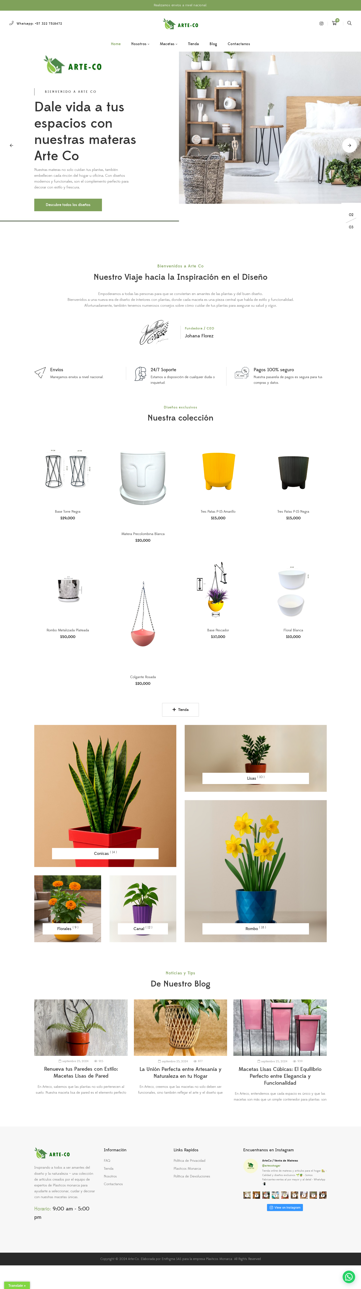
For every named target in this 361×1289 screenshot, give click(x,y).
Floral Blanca (293, 630)
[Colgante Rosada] (142, 614)
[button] (11, 145)
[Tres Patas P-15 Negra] (293, 471)
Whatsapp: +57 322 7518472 (39, 24)
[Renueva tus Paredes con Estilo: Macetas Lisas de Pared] (81, 1027)
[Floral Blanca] (293, 590)
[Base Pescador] (218, 590)
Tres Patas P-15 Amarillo (218, 511)
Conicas (105, 853)
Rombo (255, 928)
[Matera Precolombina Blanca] (142, 483)
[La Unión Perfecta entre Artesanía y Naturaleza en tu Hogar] (180, 1027)
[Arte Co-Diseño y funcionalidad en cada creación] (180, 23)
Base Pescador (218, 630)
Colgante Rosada (143, 677)
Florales (67, 928)
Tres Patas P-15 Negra (293, 511)
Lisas (255, 778)
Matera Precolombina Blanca (143, 534)
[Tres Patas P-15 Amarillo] (218, 471)
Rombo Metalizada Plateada (68, 630)
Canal (142, 928)
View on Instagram (287, 1207)
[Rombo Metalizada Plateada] (67, 590)
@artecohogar (271, 1165)
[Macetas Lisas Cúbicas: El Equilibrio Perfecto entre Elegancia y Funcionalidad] (280, 1027)
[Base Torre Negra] (67, 483)
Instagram (321, 24)
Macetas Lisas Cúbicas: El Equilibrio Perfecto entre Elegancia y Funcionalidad (280, 1076)
